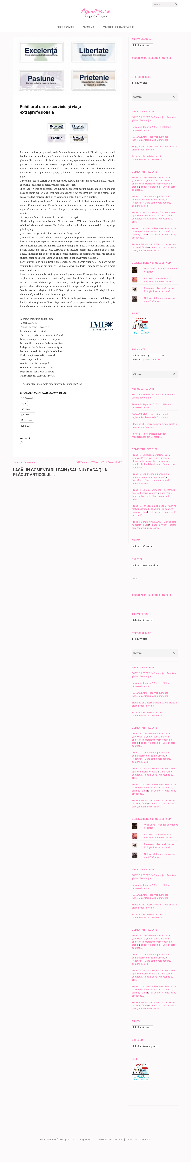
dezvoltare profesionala (47, 89)
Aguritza (47, 87)
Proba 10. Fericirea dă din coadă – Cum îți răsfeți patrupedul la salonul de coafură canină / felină (154, 231)
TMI (24, 91)
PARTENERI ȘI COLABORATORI (118, 27)
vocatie (42, 91)
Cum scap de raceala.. (24, 462)
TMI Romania (32, 91)
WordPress (146, 1139)
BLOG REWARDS (65, 27)
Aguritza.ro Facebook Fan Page (152, 58)
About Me (88, 27)
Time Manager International (107, 89)
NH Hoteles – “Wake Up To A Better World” (99, 462)
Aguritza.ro (95, 10)
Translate (155, 359)
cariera (26, 89)
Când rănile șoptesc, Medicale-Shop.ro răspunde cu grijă (152, 218)
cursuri (33, 89)
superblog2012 (88, 89)
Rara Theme (116, 1139)
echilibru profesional (66, 89)
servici (78, 89)
